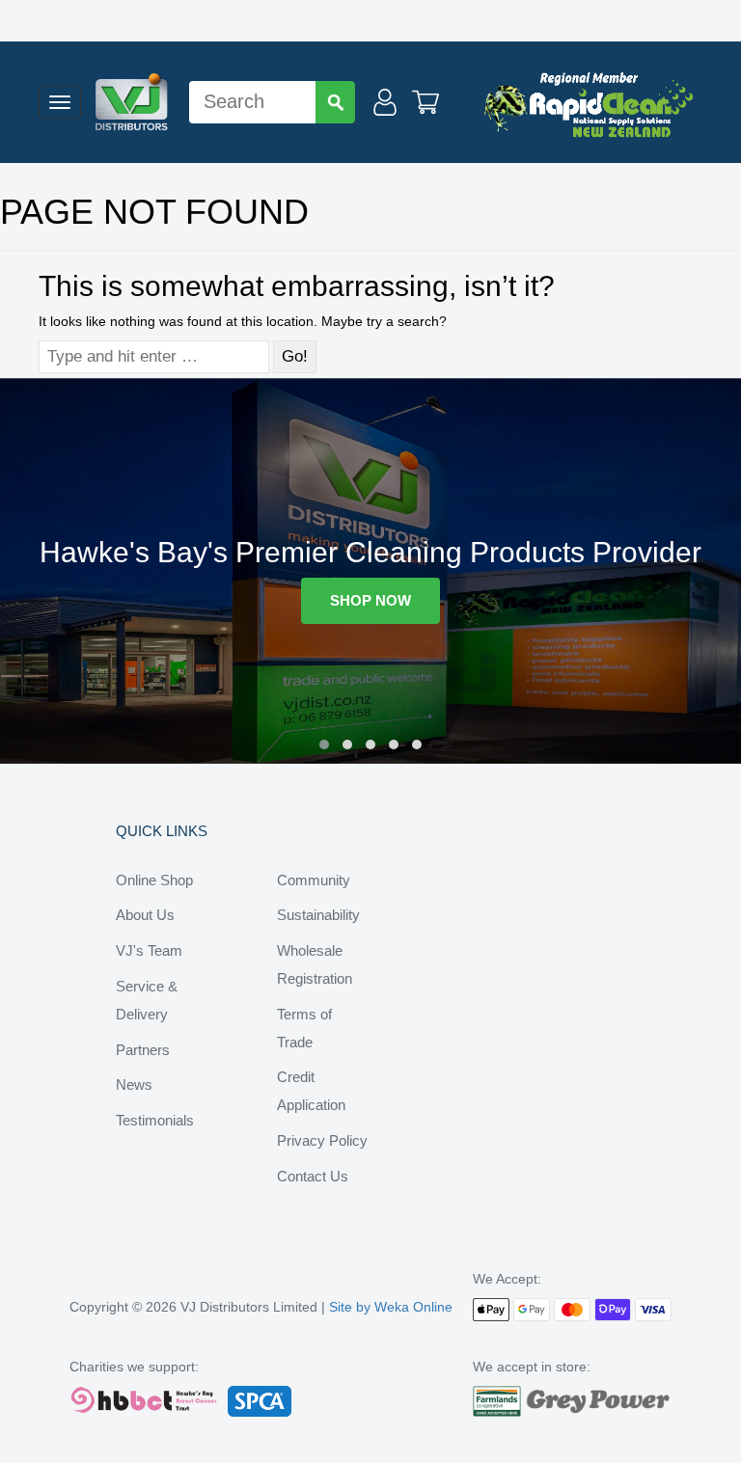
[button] (324, 744)
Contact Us (312, 1176)
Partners (143, 1050)
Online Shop (154, 880)
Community (313, 880)
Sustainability (318, 915)
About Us (145, 915)
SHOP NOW (370, 600)
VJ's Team (149, 950)
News (134, 1084)
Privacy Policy (322, 1140)
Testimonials (155, 1120)
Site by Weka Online (391, 1306)
